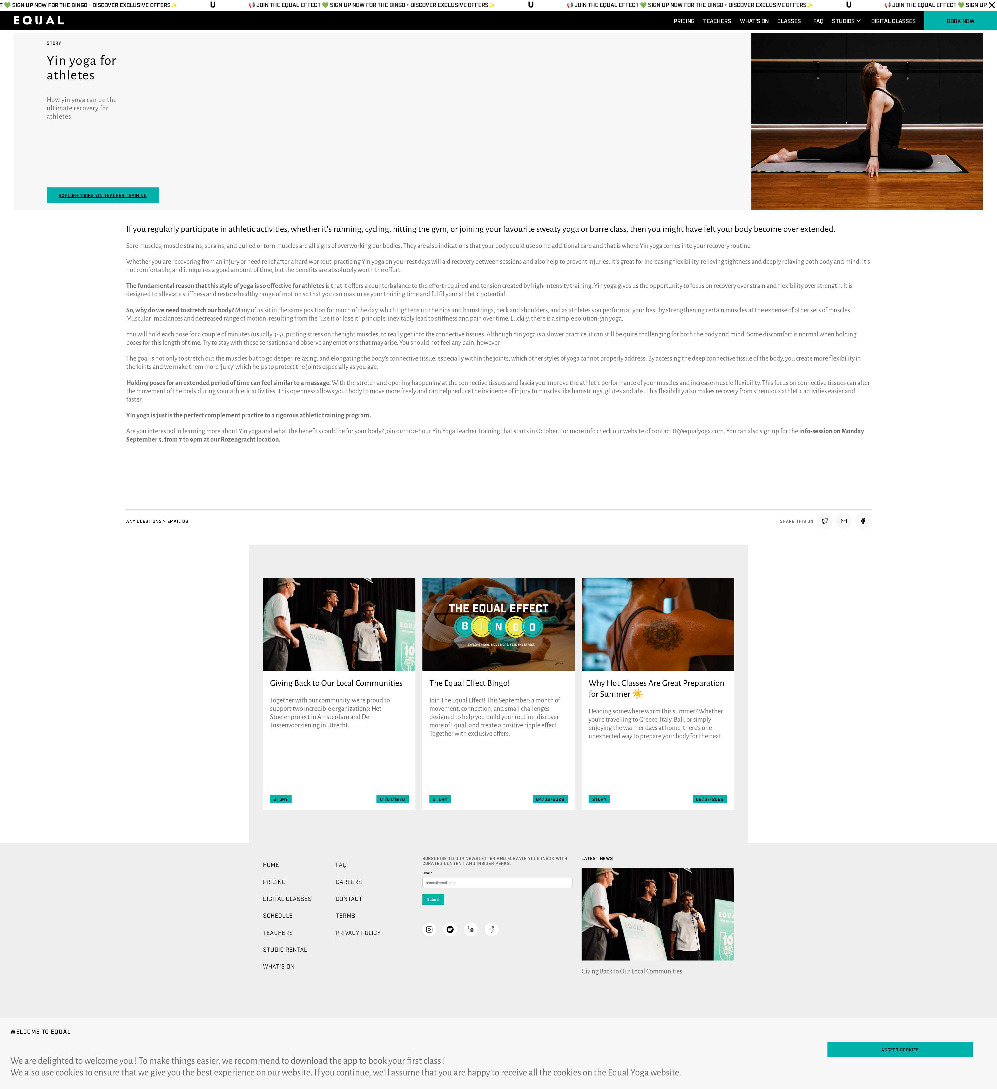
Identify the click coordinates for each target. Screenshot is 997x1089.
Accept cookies (900, 1049)
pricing (684, 20)
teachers (717, 20)
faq (818, 20)
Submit (433, 899)
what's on (754, 20)
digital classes (893, 20)
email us (177, 521)
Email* (427, 873)
